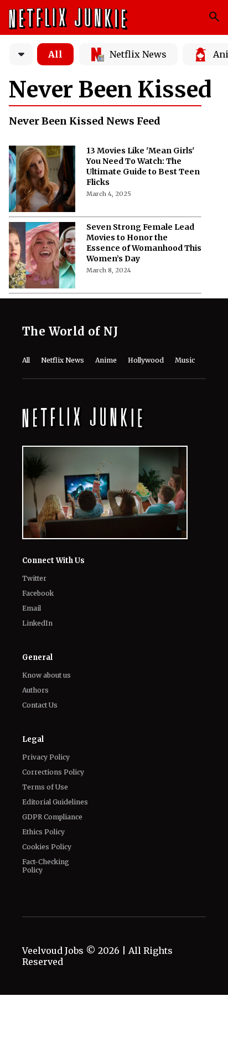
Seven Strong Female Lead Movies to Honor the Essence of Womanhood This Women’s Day (143, 243)
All (55, 54)
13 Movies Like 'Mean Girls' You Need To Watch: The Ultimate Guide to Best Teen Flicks (143, 166)
